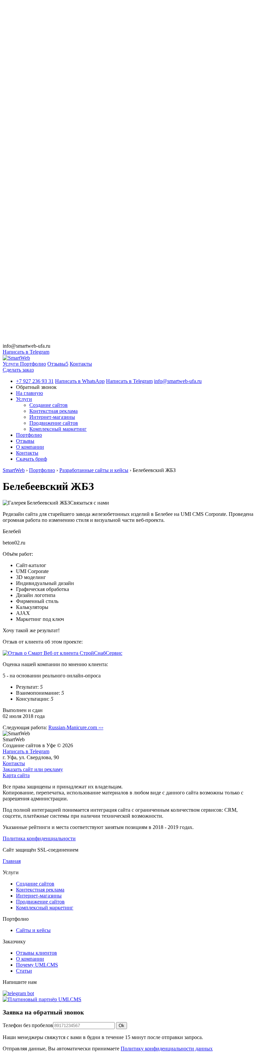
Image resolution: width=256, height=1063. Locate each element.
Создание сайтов (48, 405)
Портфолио (42, 470)
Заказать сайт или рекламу (33, 769)
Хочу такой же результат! (31, 630)
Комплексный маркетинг (58, 429)
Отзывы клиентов (36, 953)
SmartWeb (14, 470)
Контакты (14, 763)
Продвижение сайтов (53, 423)
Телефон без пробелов (28, 1025)
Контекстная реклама (53, 411)
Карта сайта (16, 775)
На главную (29, 393)
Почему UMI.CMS (37, 965)
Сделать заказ (18, 370)
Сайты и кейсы (33, 930)
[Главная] (16, 358)
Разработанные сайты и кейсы (93, 470)
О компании (30, 959)
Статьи (24, 971)
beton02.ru (14, 542)
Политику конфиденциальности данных (167, 1048)
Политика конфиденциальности (39, 838)
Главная (12, 861)
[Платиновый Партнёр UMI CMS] (42, 999)
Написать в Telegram (26, 352)
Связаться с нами (89, 503)
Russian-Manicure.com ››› (75, 727)
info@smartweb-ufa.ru (26, 346)
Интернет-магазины (52, 417)
